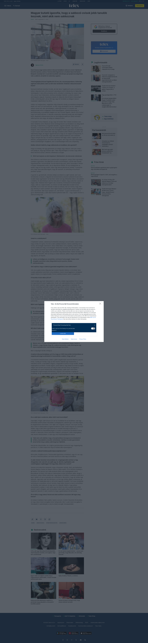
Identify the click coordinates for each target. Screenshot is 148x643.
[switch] (93, 328)
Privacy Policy (82, 339)
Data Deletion (65, 339)
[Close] (100, 304)
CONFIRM (63, 333)
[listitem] (73, 325)
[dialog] (74, 321)
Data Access (74, 339)
